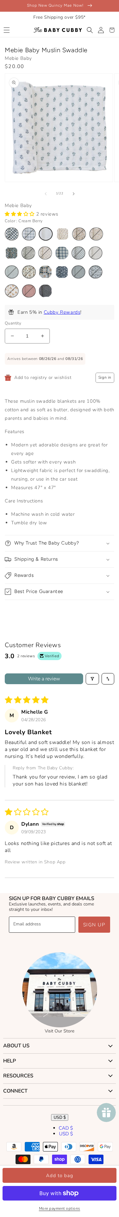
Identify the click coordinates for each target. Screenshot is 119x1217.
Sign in (104, 377)
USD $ (60, 1117)
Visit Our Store (59, 1031)
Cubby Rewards (62, 312)
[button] (6, 30)
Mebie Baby (18, 58)
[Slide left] (46, 194)
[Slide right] (74, 194)
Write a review (44, 678)
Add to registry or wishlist (42, 378)
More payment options (59, 1208)
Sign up (94, 925)
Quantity (13, 323)
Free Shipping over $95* (59, 17)
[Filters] (92, 678)
